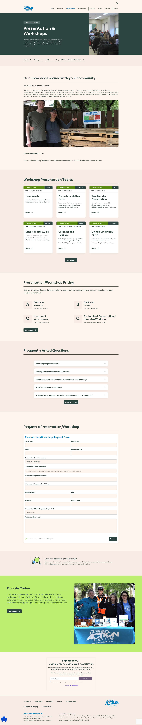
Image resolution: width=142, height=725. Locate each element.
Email (27, 449)
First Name (29, 441)
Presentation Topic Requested (35, 458)
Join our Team (71, 701)
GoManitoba (47, 707)
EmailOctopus (75, 685)
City (72, 492)
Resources (27, 701)
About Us (38, 701)
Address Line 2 (30, 492)
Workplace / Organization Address (37, 484)
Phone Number (76, 449)
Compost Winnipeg (31, 707)
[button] (117, 3)
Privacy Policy (37, 718)
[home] (28, 8)
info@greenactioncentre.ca (33, 714)
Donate (59, 701)
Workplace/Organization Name (36, 475)
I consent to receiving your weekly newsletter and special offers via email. (67, 682)
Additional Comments (32, 517)
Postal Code (75, 500)
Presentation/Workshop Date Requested (39, 509)
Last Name (75, 441)
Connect (52, 564)
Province (28, 500)
